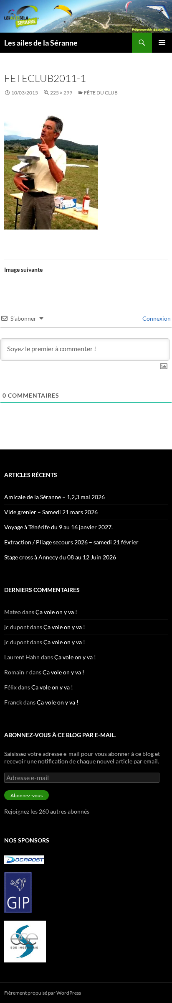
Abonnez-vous (26, 795)
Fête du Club (101, 92)
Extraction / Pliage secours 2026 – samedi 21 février (71, 542)
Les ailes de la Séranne (41, 42)
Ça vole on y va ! (56, 611)
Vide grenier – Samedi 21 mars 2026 (51, 512)
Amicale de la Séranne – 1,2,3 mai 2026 (54, 496)
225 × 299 (61, 92)
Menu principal (162, 43)
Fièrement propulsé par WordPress (42, 993)
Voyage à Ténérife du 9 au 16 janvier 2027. (58, 527)
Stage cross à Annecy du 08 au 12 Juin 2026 (60, 557)
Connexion (156, 318)
